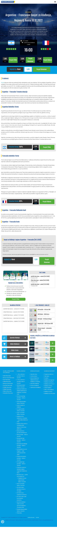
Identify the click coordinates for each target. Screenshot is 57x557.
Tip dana (46, 378)
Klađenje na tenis (48, 391)
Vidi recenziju (38, 344)
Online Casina (34, 376)
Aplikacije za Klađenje (36, 387)
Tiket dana (19, 513)
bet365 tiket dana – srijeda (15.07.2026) (13, 321)
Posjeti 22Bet (47, 147)
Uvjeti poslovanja (31, 517)
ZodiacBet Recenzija (8, 393)
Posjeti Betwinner (42, 69)
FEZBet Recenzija (7, 387)
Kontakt (37, 517)
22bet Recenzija (7, 375)
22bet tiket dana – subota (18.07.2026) (13, 312)
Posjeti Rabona (47, 201)
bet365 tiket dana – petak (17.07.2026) (13, 315)
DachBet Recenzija (7, 385)
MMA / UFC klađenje (49, 389)
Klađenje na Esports (49, 381)
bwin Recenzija (6, 379)
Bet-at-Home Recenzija (8, 377)
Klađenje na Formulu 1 (49, 383)
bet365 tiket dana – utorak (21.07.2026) (13, 308)
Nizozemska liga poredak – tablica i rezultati (21, 440)
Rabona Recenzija (7, 391)
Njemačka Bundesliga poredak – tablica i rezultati (22, 445)
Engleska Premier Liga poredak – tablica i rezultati (22, 480)
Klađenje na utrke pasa (49, 393)
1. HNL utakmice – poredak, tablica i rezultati (21, 376)
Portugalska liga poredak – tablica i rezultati (21, 463)
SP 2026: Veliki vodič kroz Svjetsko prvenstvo (21, 498)
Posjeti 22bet (15, 299)
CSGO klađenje (47, 387)
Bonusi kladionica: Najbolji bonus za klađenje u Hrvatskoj (35, 380)
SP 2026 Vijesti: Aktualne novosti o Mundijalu (21, 489)
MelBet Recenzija (7, 389)
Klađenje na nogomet (49, 380)
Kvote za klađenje (35, 385)
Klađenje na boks (48, 385)
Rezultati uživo (34, 374)
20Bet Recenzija (7, 381)
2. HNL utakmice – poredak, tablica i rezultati (21, 381)
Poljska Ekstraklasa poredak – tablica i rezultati (21, 458)
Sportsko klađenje (35, 383)
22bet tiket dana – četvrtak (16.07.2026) (13, 318)
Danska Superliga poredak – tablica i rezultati (21, 398)
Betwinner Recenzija (8, 383)
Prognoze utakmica (48, 374)
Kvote (2, 82)
